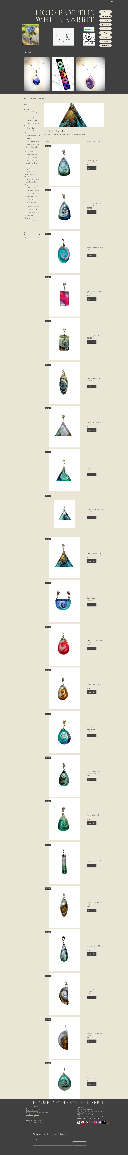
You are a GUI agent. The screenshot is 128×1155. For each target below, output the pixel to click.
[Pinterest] (87, 1122)
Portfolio (105, 41)
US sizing (105, 20)
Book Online (105, 45)
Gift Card (105, 37)
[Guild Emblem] (78, 1122)
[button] (112, 2)
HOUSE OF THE (64, 12)
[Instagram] (95, 1122)
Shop (105, 33)
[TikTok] (104, 1122)
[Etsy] (91, 1122)
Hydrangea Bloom (105, 16)
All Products (105, 24)
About (105, 28)
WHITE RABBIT (64, 19)
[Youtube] (82, 1122)
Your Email (36, 1140)
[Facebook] (99, 1122)
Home (105, 12)
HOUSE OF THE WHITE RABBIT (68, 1102)
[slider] (24, 235)
